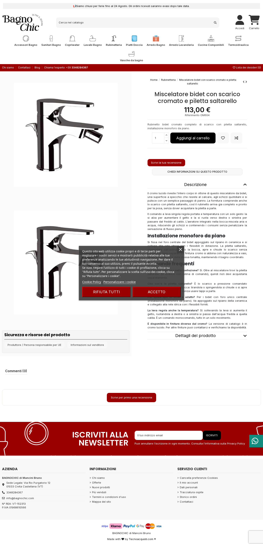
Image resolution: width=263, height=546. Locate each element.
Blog (37, 67)
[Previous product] (244, 81)
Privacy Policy (236, 443)
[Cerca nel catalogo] (215, 22)
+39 (77, 67)
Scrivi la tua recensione (166, 162)
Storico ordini (188, 497)
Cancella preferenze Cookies (199, 477)
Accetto (156, 292)
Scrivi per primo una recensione (131, 397)
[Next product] (246, 81)
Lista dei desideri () (248, 67)
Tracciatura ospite (191, 492)
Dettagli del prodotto (195, 335)
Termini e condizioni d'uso (109, 497)
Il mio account (189, 482)
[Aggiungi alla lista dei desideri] (223, 138)
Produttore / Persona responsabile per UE (34, 344)
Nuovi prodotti (101, 487)
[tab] (197, 185)
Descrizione (195, 184)
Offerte (96, 482)
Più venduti (99, 492)
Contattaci (24, 67)
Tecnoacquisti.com (141, 539)
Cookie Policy (91, 281)
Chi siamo (8, 67)
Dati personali (188, 487)
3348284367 (14, 492)
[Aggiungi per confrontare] (236, 138)
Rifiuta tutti (106, 292)
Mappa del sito (101, 501)
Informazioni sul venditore (87, 344)
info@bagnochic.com (20, 498)
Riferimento (192, 115)
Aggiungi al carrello (193, 138)
